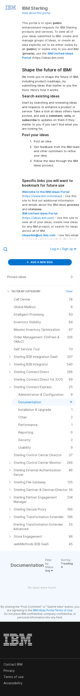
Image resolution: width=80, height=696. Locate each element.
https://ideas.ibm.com (38, 218)
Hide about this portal (36, 13)
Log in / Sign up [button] (62, 249)
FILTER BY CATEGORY (26, 291)
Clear (69, 291)
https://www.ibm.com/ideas (42, 196)
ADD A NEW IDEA (41, 262)
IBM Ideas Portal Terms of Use (52, 610)
